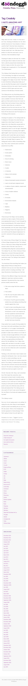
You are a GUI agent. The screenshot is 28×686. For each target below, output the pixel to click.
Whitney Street (7, 523)
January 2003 (7, 643)
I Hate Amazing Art (11, 22)
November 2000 (7, 660)
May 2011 (6, 565)
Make (5, 480)
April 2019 (6, 552)
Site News (6, 508)
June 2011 (6, 563)
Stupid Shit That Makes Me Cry (10, 512)
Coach (5, 463)
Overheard (6, 488)
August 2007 (6, 589)
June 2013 (6, 557)
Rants (10, 417)
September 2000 (7, 662)
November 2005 (7, 621)
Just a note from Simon (9, 442)
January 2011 (7, 568)
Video (5, 521)
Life (8, 417)
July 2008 (6, 587)
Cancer (5, 461)
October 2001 (7, 654)
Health (5, 471)
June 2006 (6, 606)
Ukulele (5, 517)
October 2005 (7, 624)
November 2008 (7, 583)
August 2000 (6, 664)
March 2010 (6, 572)
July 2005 (6, 630)
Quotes (5, 497)
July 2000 (6, 667)
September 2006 (7, 600)
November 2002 (7, 647)
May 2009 (6, 581)
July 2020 (6, 548)
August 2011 (6, 561)
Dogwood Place (7, 467)
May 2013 (6, 559)
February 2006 (7, 615)
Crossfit (5, 465)
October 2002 (7, 649)
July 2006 (6, 604)
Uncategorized (7, 519)
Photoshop (6, 495)
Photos (5, 493)
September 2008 (7, 585)
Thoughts (6, 514)
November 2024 (7, 535)
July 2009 (6, 576)
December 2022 (7, 537)
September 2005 (7, 626)
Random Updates (7, 499)
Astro (13, 24)
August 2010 (6, 570)
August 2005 (6, 628)
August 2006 (6, 602)
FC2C (5, 469)
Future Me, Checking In (8, 435)
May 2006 (6, 608)
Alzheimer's (6, 456)
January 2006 (7, 617)
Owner (5, 491)
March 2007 (6, 593)
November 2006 (7, 598)
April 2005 (6, 636)
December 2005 (7, 619)
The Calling (16, 422)
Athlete (5, 458)
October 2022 (7, 542)
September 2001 (7, 656)
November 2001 (7, 652)
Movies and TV (7, 484)
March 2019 (6, 555)
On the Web (6, 486)
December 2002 (7, 645)
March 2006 (6, 613)
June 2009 (6, 578)
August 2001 (6, 658)
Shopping (6, 506)
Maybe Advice (7, 482)
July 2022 (6, 546)
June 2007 (6, 591)
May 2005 (6, 634)
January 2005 (7, 641)
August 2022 (6, 544)
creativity (17, 420)
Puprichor (6, 444)
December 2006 (7, 596)
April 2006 (6, 611)
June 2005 (6, 632)
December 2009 (7, 574)
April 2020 (6, 550)
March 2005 (6, 639)
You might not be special (9, 440)
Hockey (5, 473)
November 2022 (7, 540)
